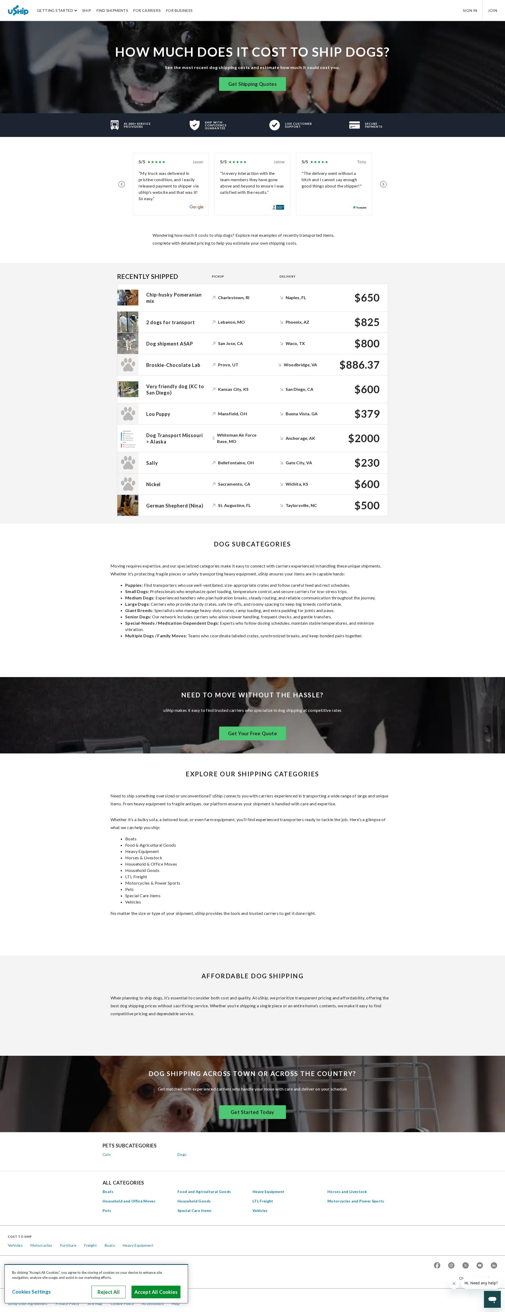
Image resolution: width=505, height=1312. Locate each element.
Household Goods (194, 1201)
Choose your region (476, 1278)
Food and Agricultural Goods (204, 1191)
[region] (96, 1284)
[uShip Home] (18, 10)
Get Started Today (252, 1112)
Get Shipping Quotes (252, 84)
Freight (90, 1245)
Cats (107, 1154)
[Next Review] (383, 184)
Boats (108, 1191)
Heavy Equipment (268, 1191)
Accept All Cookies (156, 1292)
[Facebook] (437, 1265)
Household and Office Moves (129, 1201)
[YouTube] (480, 1265)
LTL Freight (262, 1201)
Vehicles (260, 1210)
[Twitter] (465, 1265)
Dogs (182, 1154)
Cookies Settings (31, 1292)
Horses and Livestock (347, 1191)
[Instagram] (451, 1265)
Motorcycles (41, 1245)
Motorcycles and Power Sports (355, 1201)
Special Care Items (194, 1210)
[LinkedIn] (494, 1265)
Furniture (68, 1245)
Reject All (109, 1292)
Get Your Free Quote (252, 733)
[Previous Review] (121, 184)
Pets (107, 1210)
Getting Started (55, 10)
